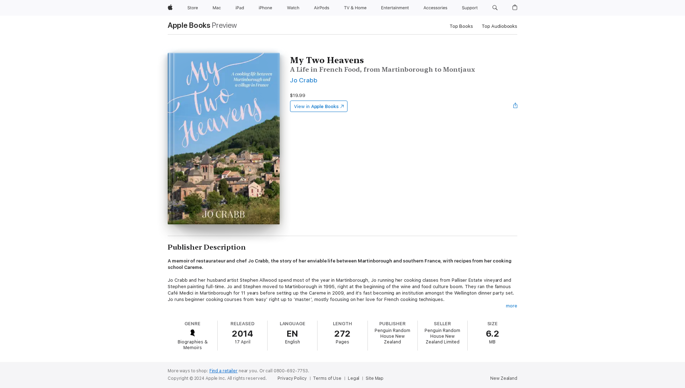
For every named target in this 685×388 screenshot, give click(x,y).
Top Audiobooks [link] (499, 26)
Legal (353, 378)
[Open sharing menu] (515, 106)
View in (316, 106)
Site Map (375, 378)
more (511, 305)
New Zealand (503, 378)
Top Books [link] (461, 26)
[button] (495, 8)
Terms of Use (327, 378)
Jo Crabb (303, 80)
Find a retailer (223, 370)
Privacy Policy (292, 378)
